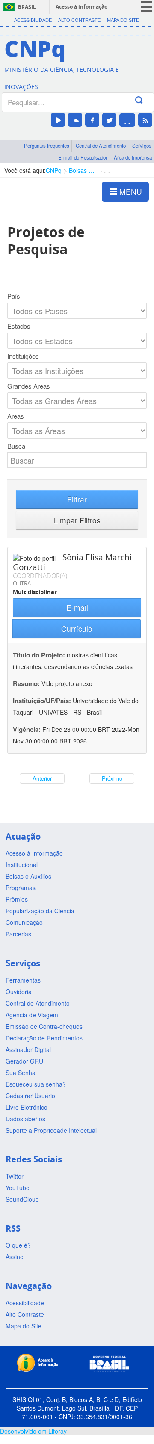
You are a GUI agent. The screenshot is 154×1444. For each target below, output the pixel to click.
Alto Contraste (79, 20)
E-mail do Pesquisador (82, 157)
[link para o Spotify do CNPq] (127, 120)
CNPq (54, 170)
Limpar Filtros (77, 520)
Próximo (112, 778)
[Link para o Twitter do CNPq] (109, 120)
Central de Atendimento (101, 145)
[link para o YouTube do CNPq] (58, 120)
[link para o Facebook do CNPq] (92, 120)
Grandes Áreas (28, 386)
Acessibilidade (33, 20)
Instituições (23, 356)
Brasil (27, 7)
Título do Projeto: (39, 655)
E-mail (77, 607)
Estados (18, 326)
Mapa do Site (123, 20)
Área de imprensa (133, 157)
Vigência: (27, 729)
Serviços (141, 145)
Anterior (42, 778)
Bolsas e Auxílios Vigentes (83, 170)
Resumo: (26, 683)
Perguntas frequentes (46, 145)
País (13, 296)
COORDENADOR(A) (40, 575)
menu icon (146, 6)
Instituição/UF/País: (43, 700)
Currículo (76, 628)
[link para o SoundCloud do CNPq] (75, 120)
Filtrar (77, 499)
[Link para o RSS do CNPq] (145, 120)
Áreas (15, 416)
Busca (16, 446)
